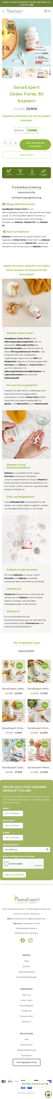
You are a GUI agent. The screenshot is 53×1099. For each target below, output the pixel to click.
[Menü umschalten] (3, 11)
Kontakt (26, 966)
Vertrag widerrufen (26, 1062)
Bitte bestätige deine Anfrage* (19, 856)
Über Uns (26, 995)
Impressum (26, 1055)
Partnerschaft (26, 1016)
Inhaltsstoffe (26, 192)
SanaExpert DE (29, 1093)
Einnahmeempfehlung (26, 197)
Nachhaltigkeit (26, 1005)
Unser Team (26, 1000)
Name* (6, 808)
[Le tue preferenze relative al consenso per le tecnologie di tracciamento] (48, 1094)
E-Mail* (6, 832)
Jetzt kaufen (26, 155)
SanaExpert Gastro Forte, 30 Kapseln (24, 767)
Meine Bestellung (26, 972)
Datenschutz (26, 1044)
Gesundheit (26, 651)
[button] (47, 73)
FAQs (26, 961)
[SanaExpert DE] (14, 11)
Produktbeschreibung (26, 187)
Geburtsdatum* (11, 844)
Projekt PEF (27, 1011)
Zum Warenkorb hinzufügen (35, 144)
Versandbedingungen (26, 977)
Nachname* (9, 820)
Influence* (27, 1021)
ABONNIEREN (14, 874)
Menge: (19, 130)
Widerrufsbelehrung (26, 1050)
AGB (26, 1039)
